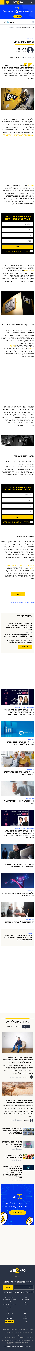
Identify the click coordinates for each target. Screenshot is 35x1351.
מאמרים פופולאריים (9, 1297)
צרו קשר (25, 1302)
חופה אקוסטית (29, 270)
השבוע (26, 1027)
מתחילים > (17, 16)
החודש (17, 1027)
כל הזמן (9, 1027)
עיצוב (9, 1311)
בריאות (25, 1311)
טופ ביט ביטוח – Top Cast (9, 1304)
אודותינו (25, 1305)
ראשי (25, 1297)
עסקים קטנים (9, 1313)
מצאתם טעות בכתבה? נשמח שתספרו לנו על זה (21, 602)
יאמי (26, 1316)
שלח (17, 246)
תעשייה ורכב (9, 1318)
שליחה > (8, 1287)
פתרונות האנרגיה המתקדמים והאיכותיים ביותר (18, 135)
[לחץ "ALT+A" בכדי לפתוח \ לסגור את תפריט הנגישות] (7, 2)
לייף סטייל (25, 1318)
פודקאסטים (9, 1316)
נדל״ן (25, 1321)
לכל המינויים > (24, 647)
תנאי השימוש (25, 1300)
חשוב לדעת (9, 1307)
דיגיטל (25, 1313)
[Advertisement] (17, 32)
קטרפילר (31, 185)
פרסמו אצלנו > (9, 1321)
